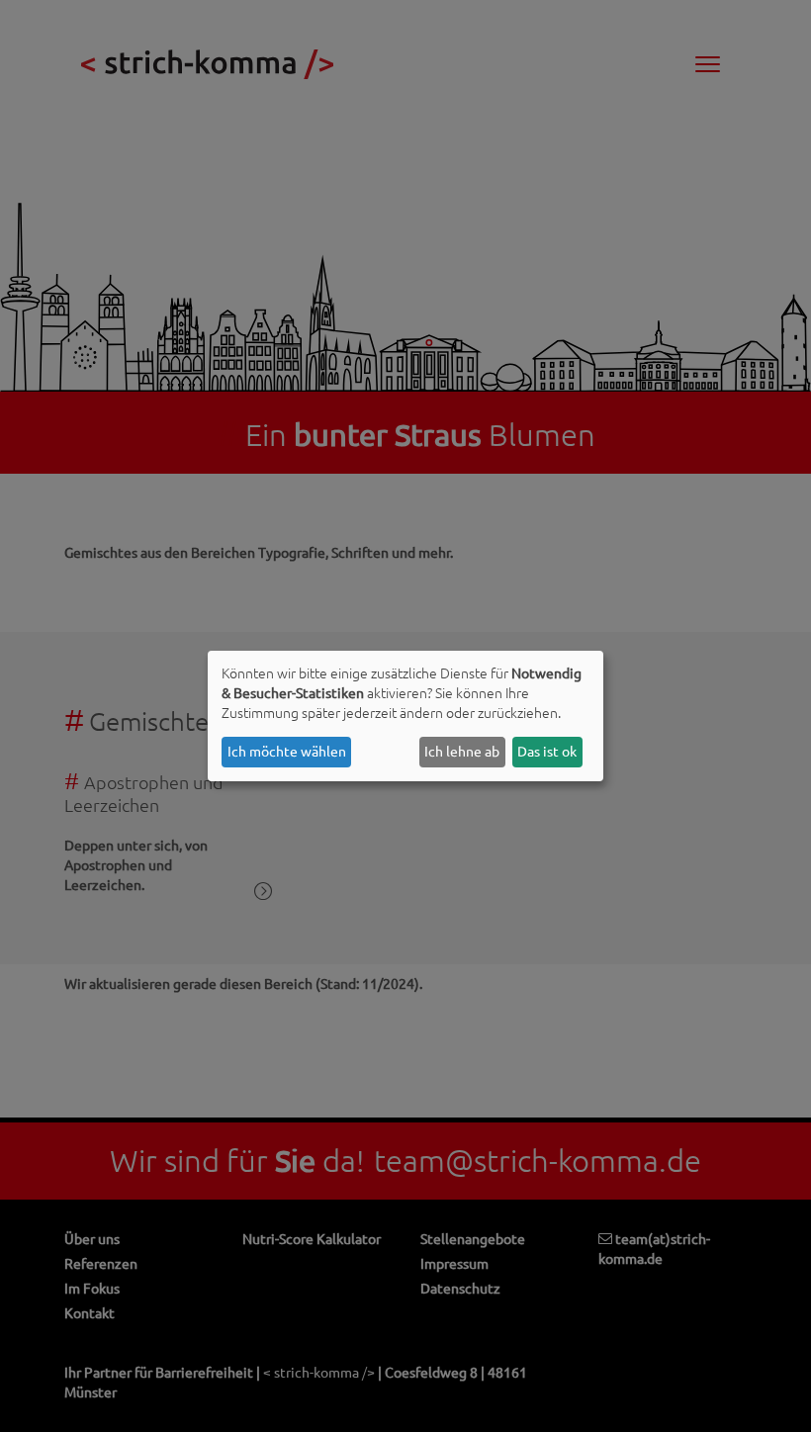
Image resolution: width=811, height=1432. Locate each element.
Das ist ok (547, 752)
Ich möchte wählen (286, 752)
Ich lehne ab (461, 752)
